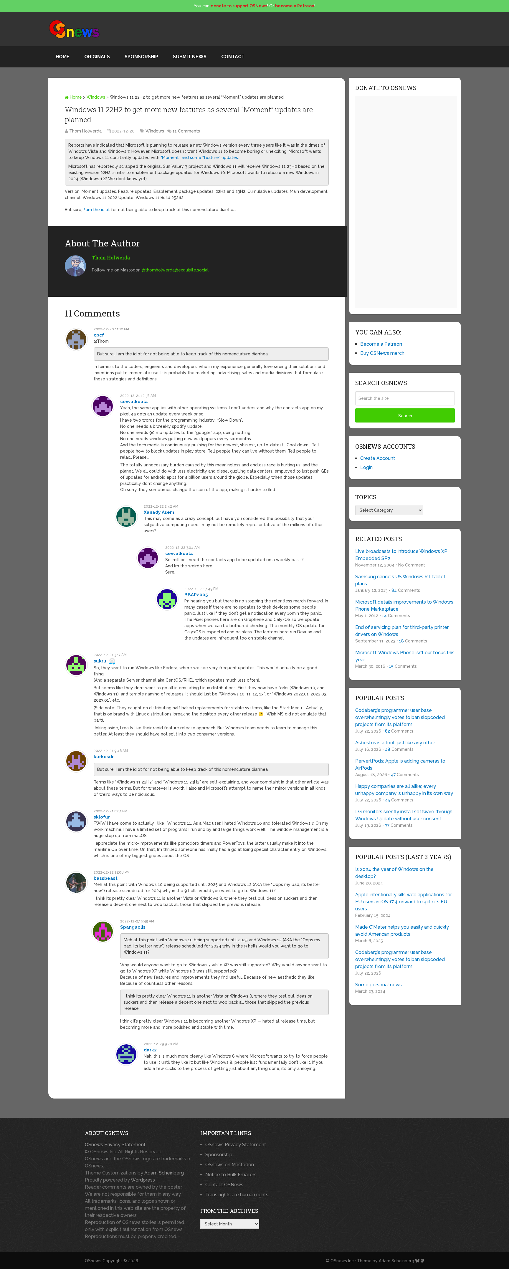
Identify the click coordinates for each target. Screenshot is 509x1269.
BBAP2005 (196, 594)
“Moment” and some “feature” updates (199, 157)
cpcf (99, 335)
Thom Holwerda (85, 131)
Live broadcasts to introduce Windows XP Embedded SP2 (401, 555)
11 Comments (186, 131)
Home (63, 56)
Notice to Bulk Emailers (231, 1174)
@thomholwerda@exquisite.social (175, 270)
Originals (97, 56)
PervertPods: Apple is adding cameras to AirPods (400, 764)
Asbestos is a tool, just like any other (395, 743)
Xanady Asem (159, 512)
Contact (232, 56)
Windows (96, 97)
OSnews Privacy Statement (115, 1144)
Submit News (189, 56)
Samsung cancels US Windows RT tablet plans (400, 580)
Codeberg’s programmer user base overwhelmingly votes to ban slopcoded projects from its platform (400, 717)
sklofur (102, 817)
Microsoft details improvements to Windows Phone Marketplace (404, 605)
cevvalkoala (134, 401)
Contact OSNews (224, 1184)
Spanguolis (133, 927)
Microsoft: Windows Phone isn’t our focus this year (405, 656)
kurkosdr (104, 756)
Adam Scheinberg (164, 1173)
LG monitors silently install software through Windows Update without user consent (403, 815)
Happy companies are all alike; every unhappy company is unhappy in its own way (404, 789)
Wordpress (143, 1180)
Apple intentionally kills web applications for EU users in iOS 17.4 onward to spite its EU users (403, 902)
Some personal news (378, 985)
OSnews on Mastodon (229, 1164)
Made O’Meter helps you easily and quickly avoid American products (402, 930)
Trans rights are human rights (236, 1194)
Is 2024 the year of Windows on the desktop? (394, 873)
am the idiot (96, 209)
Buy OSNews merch (382, 353)
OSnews (93, 1260)
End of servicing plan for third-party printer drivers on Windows (402, 630)
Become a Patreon (381, 344)
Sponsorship (141, 56)
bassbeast (106, 878)
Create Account (377, 458)
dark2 (150, 1050)
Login (366, 467)
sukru (100, 661)
